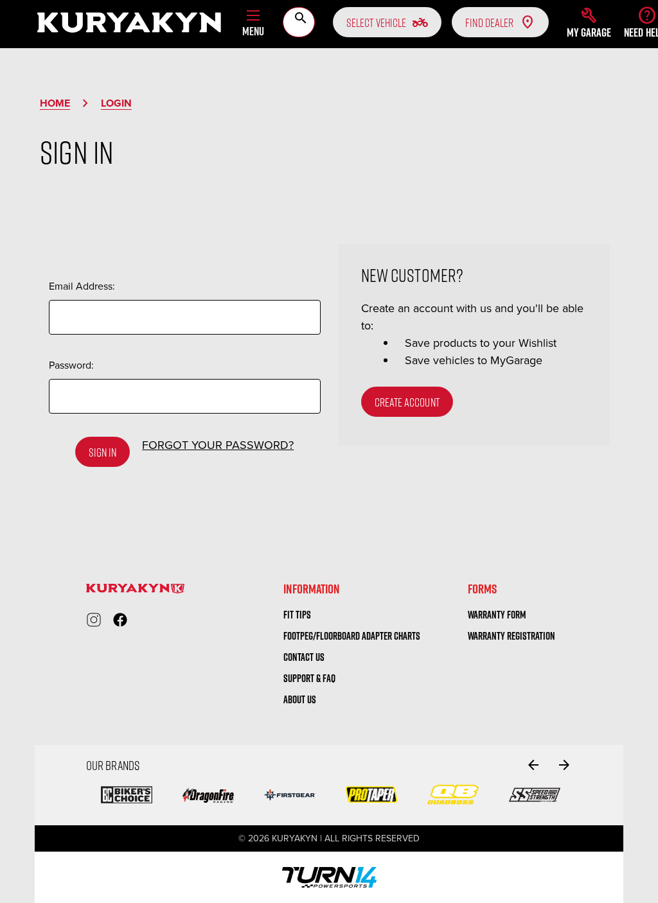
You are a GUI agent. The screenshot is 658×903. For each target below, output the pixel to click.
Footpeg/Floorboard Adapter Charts (351, 636)
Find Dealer (489, 22)
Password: (71, 365)
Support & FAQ (309, 678)
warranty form (497, 615)
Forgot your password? (218, 445)
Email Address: (82, 286)
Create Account (407, 402)
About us (299, 699)
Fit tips (297, 615)
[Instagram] (94, 619)
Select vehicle (387, 22)
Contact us (304, 657)
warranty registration (511, 636)
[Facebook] (120, 619)
